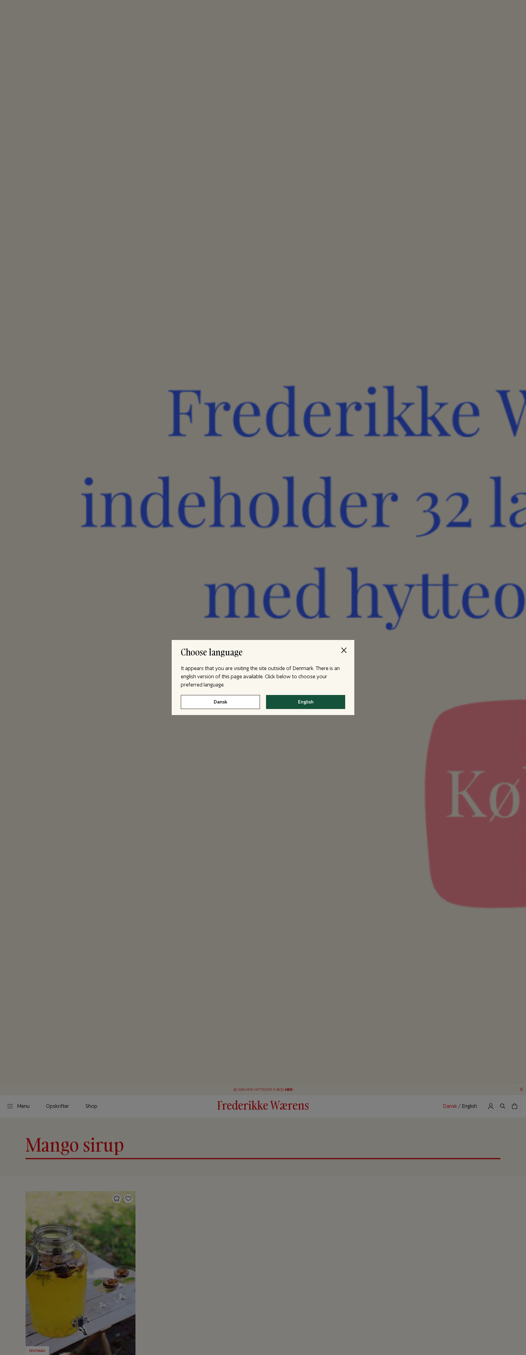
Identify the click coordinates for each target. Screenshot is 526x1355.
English (306, 702)
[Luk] (343, 650)
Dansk (220, 702)
